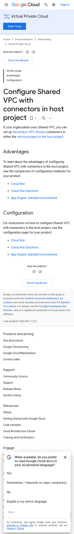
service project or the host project (40, 137)
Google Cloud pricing (15, 346)
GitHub (7, 412)
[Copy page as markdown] (43, 118)
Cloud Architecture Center (19, 431)
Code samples (12, 424)
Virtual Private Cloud (29, 16)
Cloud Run (18, 184)
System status (12, 395)
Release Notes (12, 389)
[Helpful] (27, 52)
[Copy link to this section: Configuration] (37, 213)
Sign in (64, 4)
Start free (14, 26)
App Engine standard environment (34, 198)
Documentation (24, 39)
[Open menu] (6, 4)
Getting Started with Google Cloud (24, 418)
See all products (13, 340)
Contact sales (11, 359)
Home (6, 39)
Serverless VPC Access (29, 132)
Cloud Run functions (24, 191)
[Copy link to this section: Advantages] (33, 152)
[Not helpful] (33, 52)
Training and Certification (18, 437)
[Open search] (46, 4)
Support (8, 382)
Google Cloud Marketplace (19, 353)
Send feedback (18, 60)
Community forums (15, 376)
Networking (44, 39)
